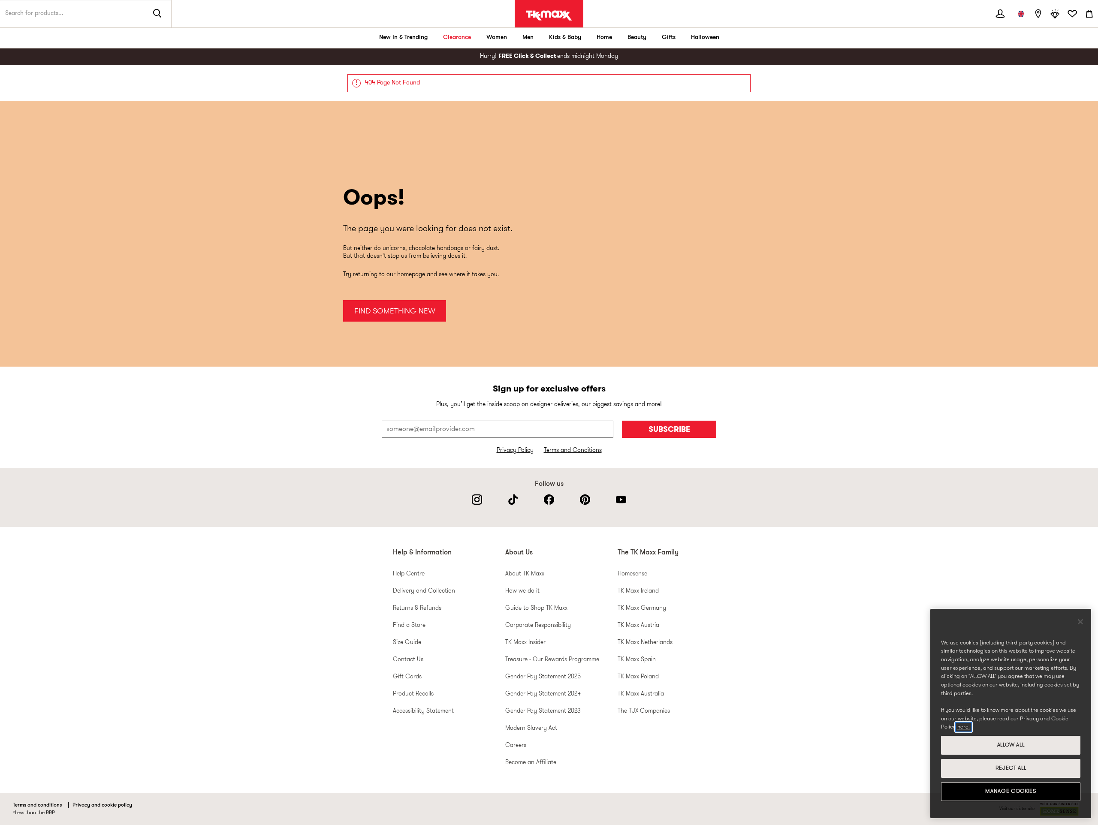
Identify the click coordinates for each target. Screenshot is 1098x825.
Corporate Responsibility (538, 625)
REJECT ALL (1010, 768)
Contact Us (408, 659)
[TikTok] (513, 499)
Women (496, 37)
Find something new (394, 311)
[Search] (157, 13)
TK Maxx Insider (525, 642)
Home (604, 37)
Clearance (457, 37)
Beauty (636, 37)
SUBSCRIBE (669, 430)
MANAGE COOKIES (1010, 791)
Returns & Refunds (417, 608)
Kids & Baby (565, 37)
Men (528, 37)
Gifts (669, 37)
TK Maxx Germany (642, 608)
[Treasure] (1055, 13)
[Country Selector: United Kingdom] (1020, 13)
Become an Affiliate (530, 762)
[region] (1010, 713)
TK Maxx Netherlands (645, 642)
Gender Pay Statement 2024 (543, 694)
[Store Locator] (1038, 13)
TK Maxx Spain (637, 659)
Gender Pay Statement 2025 (543, 677)
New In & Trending (403, 37)
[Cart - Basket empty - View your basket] (1089, 13)
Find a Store (409, 625)
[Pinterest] (585, 499)
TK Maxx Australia (641, 694)
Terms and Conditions (573, 450)
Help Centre (409, 574)
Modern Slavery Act (531, 728)
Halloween (705, 37)
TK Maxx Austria (638, 625)
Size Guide (407, 642)
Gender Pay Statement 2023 (543, 711)
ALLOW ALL (1011, 745)
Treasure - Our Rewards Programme (552, 659)
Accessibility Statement (423, 711)
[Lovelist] (1072, 13)
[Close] (1080, 621)
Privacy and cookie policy (102, 805)
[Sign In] (1000, 13)
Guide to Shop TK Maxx (536, 608)
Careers (515, 745)
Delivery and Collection (424, 591)
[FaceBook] (549, 499)
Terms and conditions (37, 805)
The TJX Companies (644, 711)
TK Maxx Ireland (638, 591)
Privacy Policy (515, 450)
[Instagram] (477, 499)
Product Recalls (413, 694)
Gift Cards (407, 677)
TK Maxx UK (549, 15)
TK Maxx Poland (638, 677)
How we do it (522, 591)
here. (963, 727)
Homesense (632, 574)
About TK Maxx (524, 574)
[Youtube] (621, 499)
